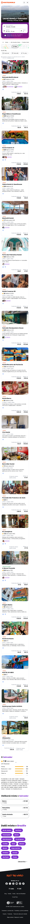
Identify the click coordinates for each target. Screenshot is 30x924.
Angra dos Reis (15, 848)
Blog (6, 893)
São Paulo (6, 857)
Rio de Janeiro (7, 830)
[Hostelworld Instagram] (13, 884)
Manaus (21, 843)
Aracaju (15, 852)
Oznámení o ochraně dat (7, 910)
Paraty (15, 857)
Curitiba (5, 843)
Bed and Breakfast (21, 893)
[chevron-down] (16, 762)
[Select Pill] (24, 2)
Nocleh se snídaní (6, 566)
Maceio (5, 848)
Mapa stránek (10, 917)
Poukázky (10, 914)
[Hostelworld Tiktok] (23, 884)
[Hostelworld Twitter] (10, 884)
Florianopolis (6, 835)
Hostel (4, 75)
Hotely (13, 893)
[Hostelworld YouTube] (17, 884)
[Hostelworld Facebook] (7, 884)
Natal (13, 843)
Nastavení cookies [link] (18, 917)
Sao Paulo (18, 830)
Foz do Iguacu (20, 839)
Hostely (9, 893)
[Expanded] (3, 42)
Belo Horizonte (7, 839)
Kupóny (4, 914)
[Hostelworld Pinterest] (20, 884)
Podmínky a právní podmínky (21, 910)
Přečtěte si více (10, 57)
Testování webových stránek (20, 914)
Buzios (17, 835)
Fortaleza (5, 852)
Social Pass (15, 897)
